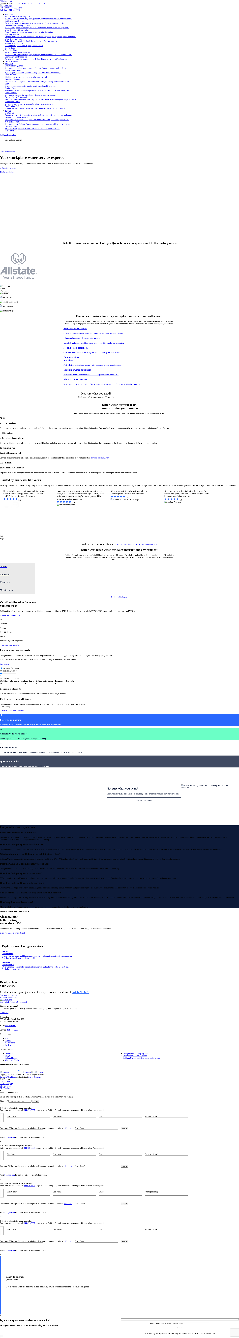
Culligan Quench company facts (135, 1053)
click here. (68, 1128)
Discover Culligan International (12, 933)
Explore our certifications (10, 615)
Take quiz (144, 800)
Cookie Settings (22, 1077)
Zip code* (4, 1101)
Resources (9, 63)
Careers (8, 1040)
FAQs (7, 1056)
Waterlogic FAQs (12, 1060)
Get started (4, 1013)
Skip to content (6, 1)
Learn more (4, 664)
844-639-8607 (80, 992)
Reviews (8, 1045)
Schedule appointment (8, 997)
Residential (9, 131)
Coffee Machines (11, 61)
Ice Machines (10, 48)
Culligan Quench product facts (135, 1056)
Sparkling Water (11, 50)
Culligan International (8, 135)
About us (8, 1038)
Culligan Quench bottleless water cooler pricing (141, 1058)
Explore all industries (119, 597)
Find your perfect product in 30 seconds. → (30, 3)
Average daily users (8, 671)
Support (8, 111)
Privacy (31, 1077)
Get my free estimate (8, 168)
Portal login (13, 149)
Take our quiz (12, 1293)
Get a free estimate (7, 151)
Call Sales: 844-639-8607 (10, 10)
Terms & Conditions (8, 1077)
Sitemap (37, 1077)
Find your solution (143, 393)
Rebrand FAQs (11, 1058)
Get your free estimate (10, 645)
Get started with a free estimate (12, 711)
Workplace (13, 1002)
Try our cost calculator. (100, 458)
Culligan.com (9, 1137)
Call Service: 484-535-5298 (11, 8)
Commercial (22, 1002)
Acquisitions (10, 1043)
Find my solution (7, 172)
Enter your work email (158, 1324)
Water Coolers (10, 14)
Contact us (9, 1053)
